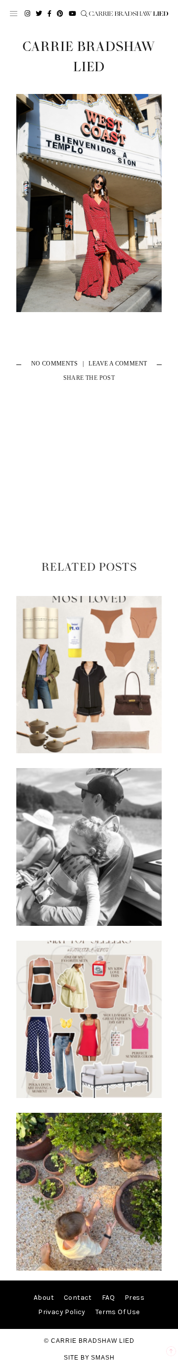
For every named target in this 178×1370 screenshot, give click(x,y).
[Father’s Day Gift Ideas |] (89, 923)
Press (134, 1297)
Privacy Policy (62, 1312)
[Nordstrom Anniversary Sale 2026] (89, 751)
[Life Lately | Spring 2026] (89, 1268)
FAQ (108, 1297)
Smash (103, 1357)
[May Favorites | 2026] (89, 1096)
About (44, 1297)
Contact (78, 1297)
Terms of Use (117, 1312)
